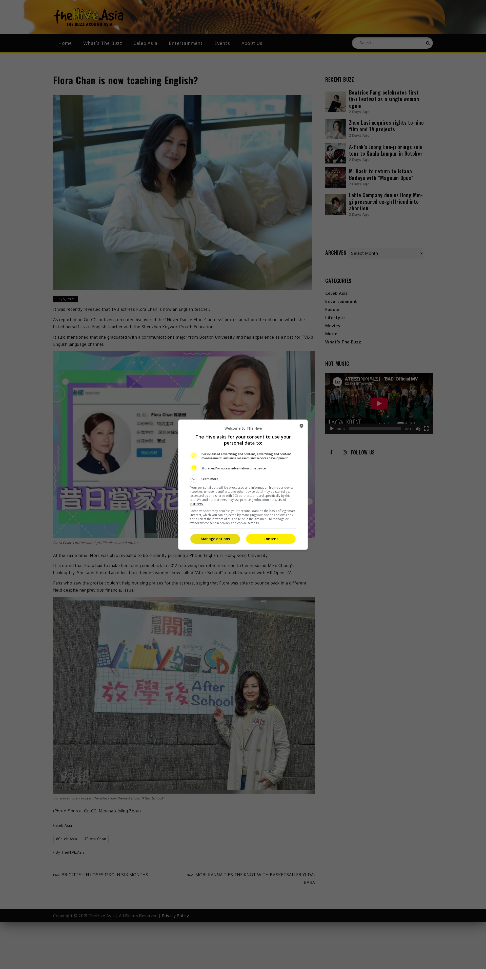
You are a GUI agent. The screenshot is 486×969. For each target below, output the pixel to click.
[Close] (301, 426)
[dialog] (243, 484)
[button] (243, 479)
